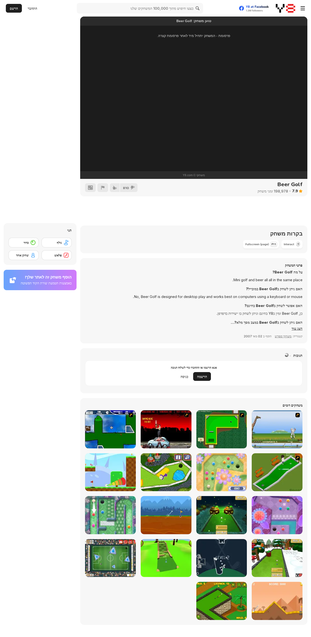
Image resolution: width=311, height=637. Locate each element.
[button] (297, 328)
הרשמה (202, 377)
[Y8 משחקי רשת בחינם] (285, 8)
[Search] (197, 8)
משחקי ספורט (283, 336)
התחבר (32, 8)
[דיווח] (102, 187)
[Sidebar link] (303, 8)
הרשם (14, 8)
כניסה (184, 377)
